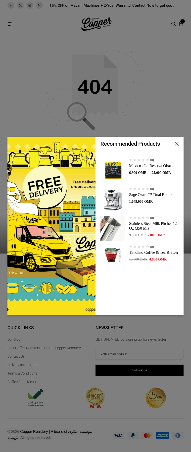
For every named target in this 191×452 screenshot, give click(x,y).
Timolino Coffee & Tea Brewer (153, 252)
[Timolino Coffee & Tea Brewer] (112, 257)
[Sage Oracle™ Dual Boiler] (112, 199)
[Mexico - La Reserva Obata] (112, 170)
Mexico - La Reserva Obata (151, 166)
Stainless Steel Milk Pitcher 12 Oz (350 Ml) (153, 225)
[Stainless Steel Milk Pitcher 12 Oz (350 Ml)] (112, 228)
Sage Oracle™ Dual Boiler (150, 195)
